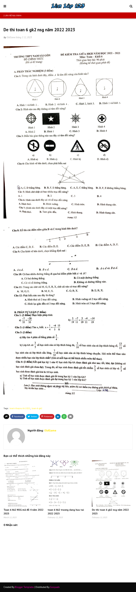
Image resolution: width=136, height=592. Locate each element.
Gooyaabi (55, 587)
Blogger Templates (24, 587)
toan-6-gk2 (37, 408)
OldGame (11, 37)
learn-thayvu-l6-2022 (20, 408)
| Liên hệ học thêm (12, 15)
